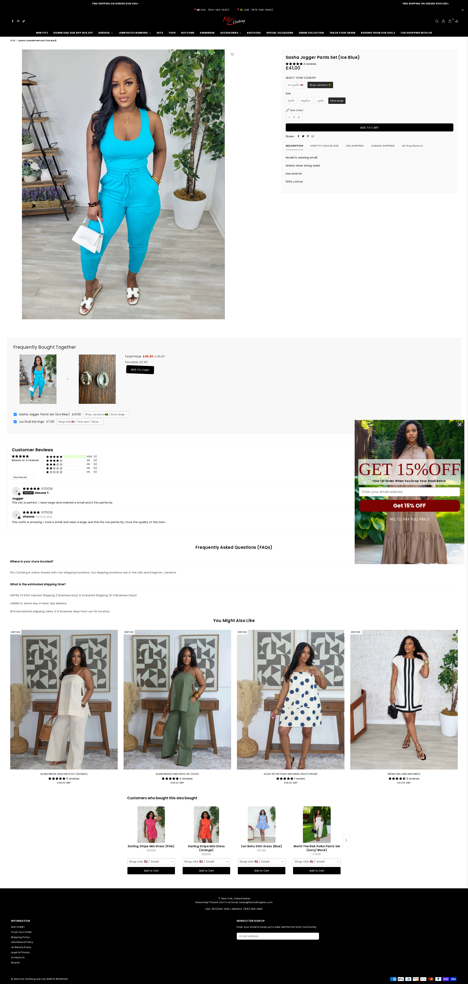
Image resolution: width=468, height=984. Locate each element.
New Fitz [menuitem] (42, 33)
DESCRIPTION (294, 146)
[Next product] (346, 840)
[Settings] (455, 21)
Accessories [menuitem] (229, 33)
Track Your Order (21, 932)
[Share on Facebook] (298, 136)
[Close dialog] (459, 424)
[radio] (295, 85)
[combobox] (106, 414)
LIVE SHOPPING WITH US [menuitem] (416, 33)
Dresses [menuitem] (104, 33)
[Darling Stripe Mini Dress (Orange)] (206, 824)
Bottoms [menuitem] (187, 33)
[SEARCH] (437, 21)
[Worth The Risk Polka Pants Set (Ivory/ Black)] (317, 824)
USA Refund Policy (22, 942)
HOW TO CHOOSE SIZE (324, 146)
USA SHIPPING (355, 146)
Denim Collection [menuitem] (311, 33)
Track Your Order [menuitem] (342, 33)
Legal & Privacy (20, 952)
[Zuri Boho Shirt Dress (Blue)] (261, 824)
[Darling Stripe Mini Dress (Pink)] (151, 824)
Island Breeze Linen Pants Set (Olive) (177, 774)
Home (12, 40)
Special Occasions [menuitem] (279, 33)
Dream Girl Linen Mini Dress (404, 774)
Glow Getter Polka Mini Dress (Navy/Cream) (290, 774)
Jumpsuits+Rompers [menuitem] (133, 33)
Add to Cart (138, 370)
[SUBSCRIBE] (315, 936)
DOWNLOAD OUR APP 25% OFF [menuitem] (73, 33)
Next (463, 709)
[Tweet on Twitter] (303, 136)
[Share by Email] (312, 136)
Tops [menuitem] (172, 33)
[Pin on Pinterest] (308, 136)
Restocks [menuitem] (254, 33)
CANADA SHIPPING (383, 146)
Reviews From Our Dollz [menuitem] (378, 33)
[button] (294, 64)
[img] (32, 489)
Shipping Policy (20, 937)
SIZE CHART (18, 927)
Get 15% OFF (409, 506)
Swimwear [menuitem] (207, 33)
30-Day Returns (412, 146)
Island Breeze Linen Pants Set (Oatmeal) (64, 774)
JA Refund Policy (21, 947)
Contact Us (17, 957)
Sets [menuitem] (160, 33)
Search (15, 962)
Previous (5, 709)
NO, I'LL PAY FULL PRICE (409, 519)
